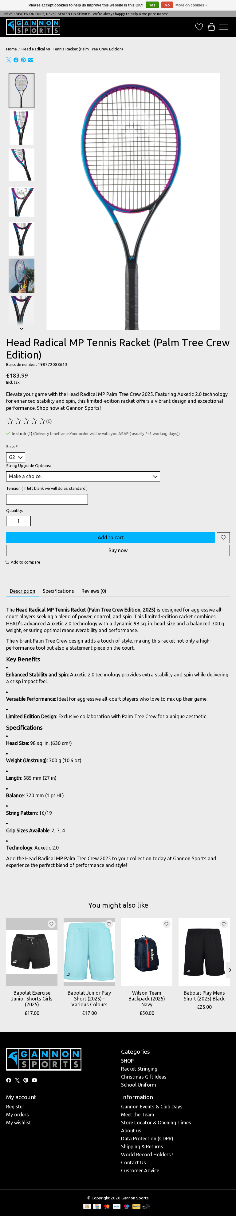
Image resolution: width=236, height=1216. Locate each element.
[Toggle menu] (224, 27)
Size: (12, 446)
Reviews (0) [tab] (93, 591)
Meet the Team (137, 1114)
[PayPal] (136, 1207)
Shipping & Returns (142, 1146)
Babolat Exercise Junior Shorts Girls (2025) (32, 998)
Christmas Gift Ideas (144, 1076)
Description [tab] (22, 591)
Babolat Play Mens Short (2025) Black (204, 995)
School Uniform (138, 1084)
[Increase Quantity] (25, 521)
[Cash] (87, 1207)
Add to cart (111, 537)
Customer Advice (140, 1170)
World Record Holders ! (147, 1154)
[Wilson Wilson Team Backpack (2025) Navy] (146, 952)
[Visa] (117, 1207)
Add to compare (25, 562)
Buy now (118, 550)
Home (11, 49)
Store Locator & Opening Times (156, 1122)
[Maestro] (127, 1207)
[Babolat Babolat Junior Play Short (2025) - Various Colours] (89, 952)
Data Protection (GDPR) (147, 1138)
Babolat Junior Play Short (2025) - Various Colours (89, 998)
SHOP (127, 1061)
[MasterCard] (107, 1207)
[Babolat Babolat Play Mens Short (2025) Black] (204, 952)
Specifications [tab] (58, 591)
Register (15, 1106)
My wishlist (18, 1122)
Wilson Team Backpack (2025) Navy (146, 998)
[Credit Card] (97, 1207)
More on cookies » (191, 5)
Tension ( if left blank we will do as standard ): (47, 488)
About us (131, 1130)
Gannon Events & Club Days (152, 1106)
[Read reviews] (26, 421)
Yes (152, 5)
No (167, 5)
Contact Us (133, 1162)
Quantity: (14, 510)
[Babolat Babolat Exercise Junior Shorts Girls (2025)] (31, 952)
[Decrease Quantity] (12, 521)
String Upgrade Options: (28, 465)
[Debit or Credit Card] (146, 1207)
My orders (17, 1114)
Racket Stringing (139, 1068)
